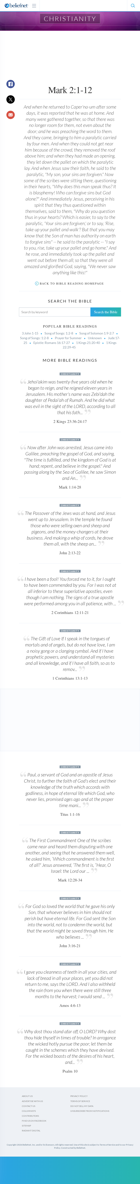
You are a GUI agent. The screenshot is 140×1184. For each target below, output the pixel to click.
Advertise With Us (32, 1101)
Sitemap (26, 1125)
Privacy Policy (79, 1096)
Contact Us (28, 1106)
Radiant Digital (31, 1130)
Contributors (30, 1115)
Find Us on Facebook (34, 1120)
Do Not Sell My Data (81, 1106)
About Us (27, 1096)
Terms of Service (80, 1101)
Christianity (70, 19)
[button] (132, 5)
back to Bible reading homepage (72, 283)
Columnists (29, 1111)
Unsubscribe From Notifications (89, 1111)
